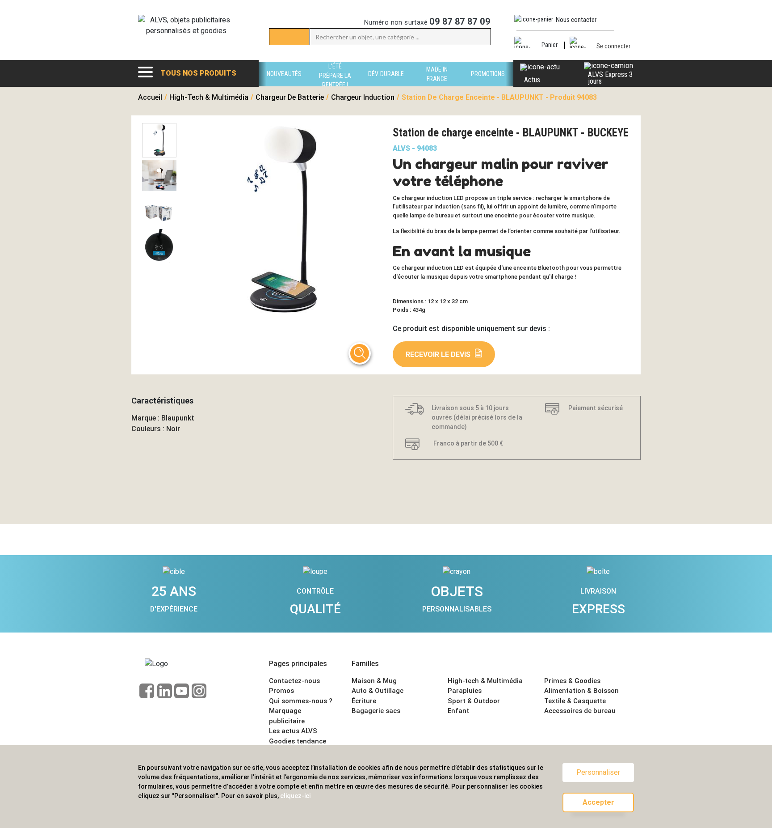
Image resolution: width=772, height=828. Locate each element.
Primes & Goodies (572, 681)
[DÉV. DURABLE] (386, 84)
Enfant (458, 711)
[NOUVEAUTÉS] (284, 84)
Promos (281, 691)
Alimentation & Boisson (581, 691)
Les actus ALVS (293, 731)
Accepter (598, 802)
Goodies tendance (297, 741)
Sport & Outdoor (474, 701)
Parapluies (465, 691)
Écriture (364, 701)
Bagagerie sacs (376, 711)
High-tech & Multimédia (485, 681)
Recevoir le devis (438, 354)
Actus (532, 79)
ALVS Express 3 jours (610, 78)
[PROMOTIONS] (487, 84)
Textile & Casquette (575, 701)
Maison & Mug (374, 681)
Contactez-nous (294, 681)
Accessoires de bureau (580, 711)
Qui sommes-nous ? (300, 701)
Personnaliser (598, 772)
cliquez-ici (295, 795)
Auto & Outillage (377, 691)
